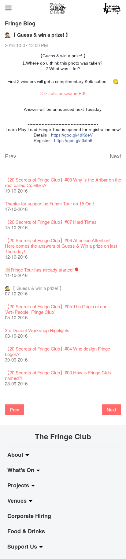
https (56, 135)
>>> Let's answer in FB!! (63, 93)
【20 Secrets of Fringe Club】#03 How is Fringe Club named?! (58, 375)
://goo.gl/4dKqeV (77, 135)
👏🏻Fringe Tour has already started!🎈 (42, 269)
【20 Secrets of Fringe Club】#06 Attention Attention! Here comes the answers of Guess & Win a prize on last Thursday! (61, 245)
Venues (17, 501)
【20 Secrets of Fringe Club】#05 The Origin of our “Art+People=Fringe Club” (55, 309)
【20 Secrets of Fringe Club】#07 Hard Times (51, 222)
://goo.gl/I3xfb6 (78, 140)
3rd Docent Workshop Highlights (37, 330)
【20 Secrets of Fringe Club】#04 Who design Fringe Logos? (57, 351)
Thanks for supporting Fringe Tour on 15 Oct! (49, 203)
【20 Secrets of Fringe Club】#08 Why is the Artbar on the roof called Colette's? (63, 182)
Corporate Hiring (29, 516)
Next (115, 156)
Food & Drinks (26, 531)
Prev (10, 156)
